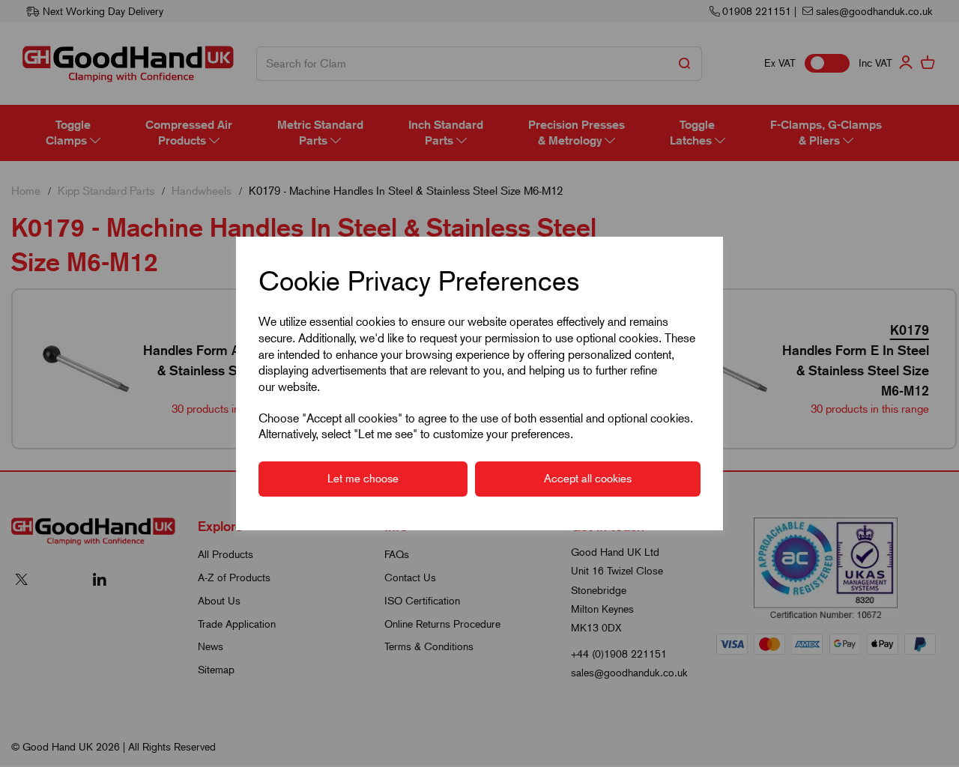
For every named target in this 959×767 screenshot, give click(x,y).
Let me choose (363, 478)
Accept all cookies (588, 478)
